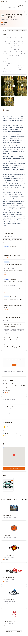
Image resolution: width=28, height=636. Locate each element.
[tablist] (14, 30)
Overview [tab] (4, 30)
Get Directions (15, 468)
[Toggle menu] (26, 2)
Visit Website (7, 392)
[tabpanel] (14, 172)
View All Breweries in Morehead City (14, 631)
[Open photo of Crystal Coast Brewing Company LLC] (7, 81)
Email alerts (7, 239)
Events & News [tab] (11, 30)
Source (6, 257)
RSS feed (7, 242)
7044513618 (7, 390)
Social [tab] (23, 30)
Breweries (6, 6)
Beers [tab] (17, 30)
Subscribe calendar (18, 239)
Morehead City (15, 6)
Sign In (14, 364)
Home (2, 6)
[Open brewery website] (26, 14)
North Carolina (9, 6)
